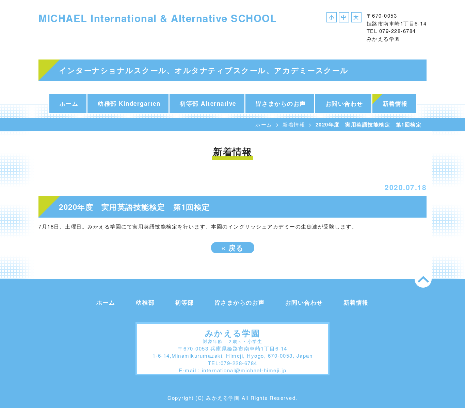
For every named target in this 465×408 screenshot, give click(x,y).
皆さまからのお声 (281, 103)
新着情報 (395, 103)
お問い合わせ (344, 103)
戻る (232, 247)
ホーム (69, 103)
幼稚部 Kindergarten (129, 103)
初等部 (184, 302)
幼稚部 (145, 302)
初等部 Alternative (208, 103)
